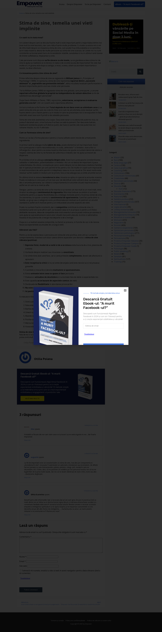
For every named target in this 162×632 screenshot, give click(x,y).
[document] (81, 316)
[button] (125, 290)
